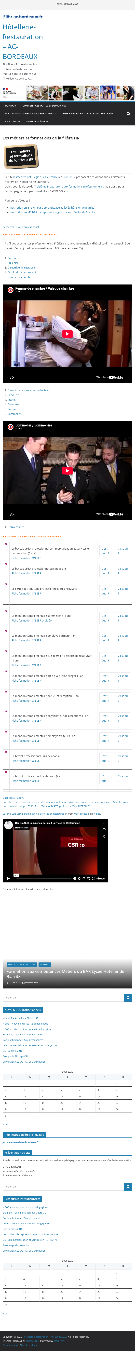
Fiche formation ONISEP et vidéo (32, 620)
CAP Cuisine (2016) (13, 1050)
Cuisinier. (13, 263)
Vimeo (97, 813)
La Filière (11, 121)
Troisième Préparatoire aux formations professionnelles (69, 186)
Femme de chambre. (20, 277)
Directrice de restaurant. (23, 267)
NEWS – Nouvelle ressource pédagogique (25, 1023)
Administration (11, 1345)
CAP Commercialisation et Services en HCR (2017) (30, 1045)
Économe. (14, 404)
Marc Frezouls (81, 813)
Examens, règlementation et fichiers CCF (25, 1034)
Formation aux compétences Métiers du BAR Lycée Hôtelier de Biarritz (65, 974)
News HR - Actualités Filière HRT (22, 964)
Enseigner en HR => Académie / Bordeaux (88, 113)
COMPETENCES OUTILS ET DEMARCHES (44, 105)
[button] (55, 113)
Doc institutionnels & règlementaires (29, 113)
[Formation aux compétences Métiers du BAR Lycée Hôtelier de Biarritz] (67, 918)
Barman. (13, 258)
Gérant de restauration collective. (28, 390)
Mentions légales (37, 121)
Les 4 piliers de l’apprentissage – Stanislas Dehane (30, 1234)
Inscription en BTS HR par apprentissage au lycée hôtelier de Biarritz (52, 207)
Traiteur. (13, 400)
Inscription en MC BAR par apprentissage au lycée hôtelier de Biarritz (52, 212)
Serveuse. (14, 395)
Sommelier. (15, 414)
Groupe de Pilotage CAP (16, 1056)
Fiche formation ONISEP (26, 558)
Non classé (45, 964)
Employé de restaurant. (22, 272)
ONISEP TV (68, 177)
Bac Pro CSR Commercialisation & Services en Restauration (35, 813)
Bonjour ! (11, 105)
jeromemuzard (31, 982)
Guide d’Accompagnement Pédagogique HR (26, 1223)
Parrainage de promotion (16, 1245)
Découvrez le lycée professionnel (21, 227)
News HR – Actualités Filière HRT (20, 1018)
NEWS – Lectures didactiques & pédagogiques (28, 1029)
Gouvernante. (16, 527)
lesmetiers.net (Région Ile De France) (36, 177)
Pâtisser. (13, 409)
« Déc (6, 1124)
